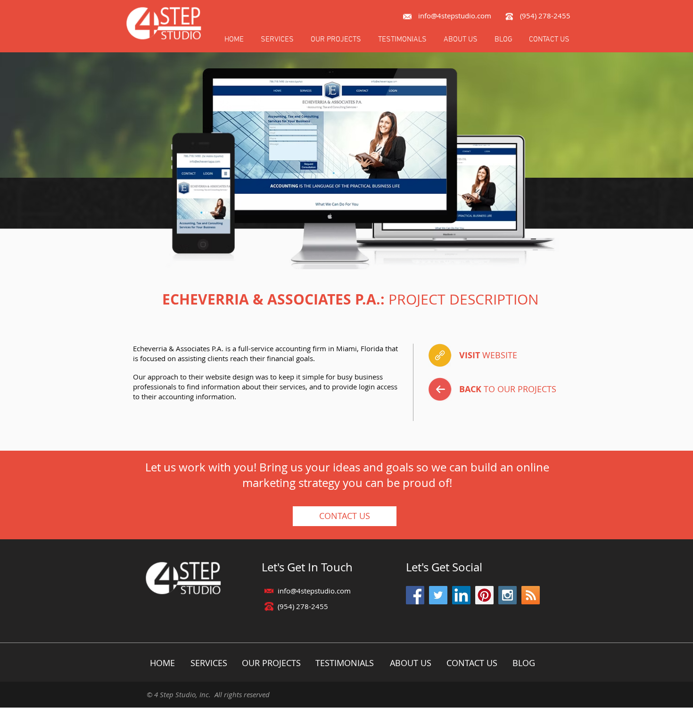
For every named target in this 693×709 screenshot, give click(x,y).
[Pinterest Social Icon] (484, 595)
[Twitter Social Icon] (438, 595)
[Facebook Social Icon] (415, 595)
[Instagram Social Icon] (507, 595)
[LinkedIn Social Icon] (461, 595)
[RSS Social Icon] (530, 595)
